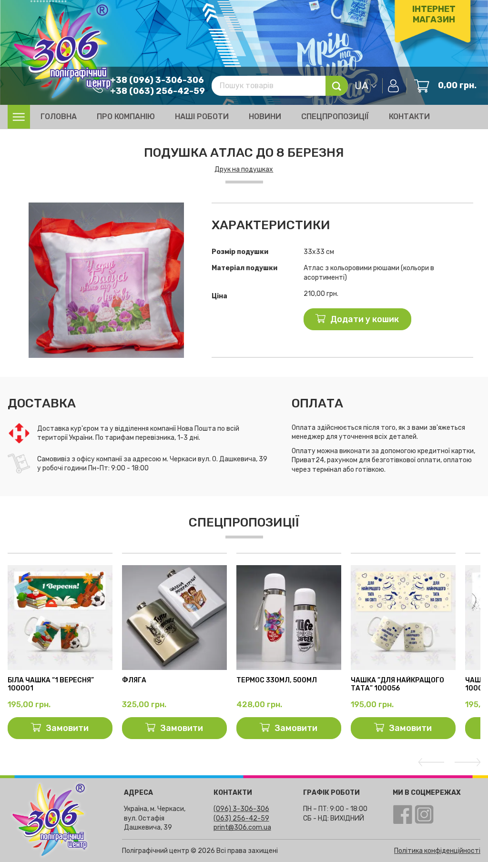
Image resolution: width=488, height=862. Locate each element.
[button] (188, 211)
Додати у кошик (364, 319)
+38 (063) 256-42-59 (157, 91)
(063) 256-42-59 (241, 818)
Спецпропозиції (335, 116)
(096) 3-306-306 (241, 809)
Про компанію (126, 116)
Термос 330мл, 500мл (276, 680)
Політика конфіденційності (437, 851)
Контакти (409, 116)
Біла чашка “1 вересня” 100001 (51, 684)
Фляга (134, 680)
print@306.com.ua (242, 827)
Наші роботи (202, 116)
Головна (59, 116)
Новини (265, 116)
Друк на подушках (243, 169)
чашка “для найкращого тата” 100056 (397, 684)
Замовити (67, 728)
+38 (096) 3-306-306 (157, 80)
